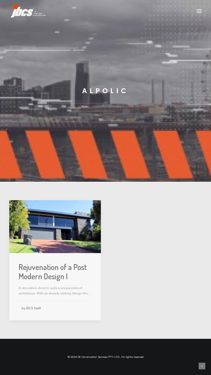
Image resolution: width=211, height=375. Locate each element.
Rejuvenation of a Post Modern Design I (53, 271)
